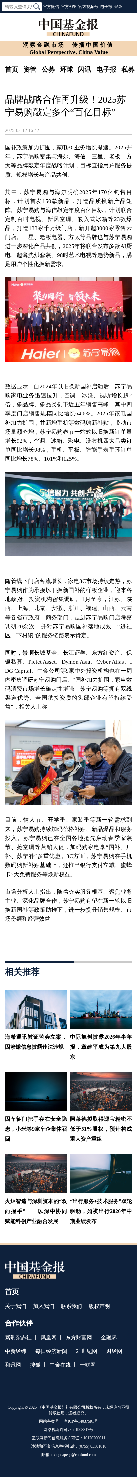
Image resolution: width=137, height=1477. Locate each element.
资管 (30, 69)
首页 (11, 69)
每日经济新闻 (51, 1351)
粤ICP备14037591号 (81, 1421)
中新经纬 (15, 1351)
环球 (66, 69)
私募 (128, 69)
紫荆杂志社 (18, 1337)
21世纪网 (86, 1351)
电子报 (106, 6)
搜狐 (35, 1365)
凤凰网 (49, 1337)
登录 (118, 6)
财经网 (114, 1351)
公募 (48, 69)
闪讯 (84, 69)
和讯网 (13, 1365)
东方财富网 (79, 1337)
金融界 (109, 1337)
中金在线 (60, 1365)
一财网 (88, 1365)
